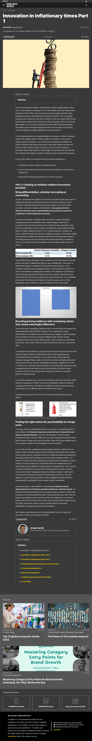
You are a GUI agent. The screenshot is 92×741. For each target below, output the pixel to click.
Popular (7, 605)
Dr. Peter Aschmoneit (13, 675)
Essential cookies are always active (68, 723)
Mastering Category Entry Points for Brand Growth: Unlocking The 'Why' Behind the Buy (33, 681)
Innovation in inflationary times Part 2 (35, 555)
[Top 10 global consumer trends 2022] (23, 615)
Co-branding (26, 581)
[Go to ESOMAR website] (5, 1)
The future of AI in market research (68, 636)
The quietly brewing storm (31, 568)
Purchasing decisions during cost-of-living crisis (40, 564)
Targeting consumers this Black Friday (36, 577)
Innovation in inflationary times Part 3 (35, 559)
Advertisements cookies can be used (69, 725)
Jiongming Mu (17, 27)
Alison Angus (10, 632)
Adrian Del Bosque (66, 632)
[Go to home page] (11, 5)
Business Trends (9, 37)
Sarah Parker (78, 632)
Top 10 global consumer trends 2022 (21, 638)
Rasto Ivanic (54, 632)
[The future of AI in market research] (68, 615)
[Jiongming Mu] (23, 529)
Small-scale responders (30, 573)
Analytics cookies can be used (66, 727)
